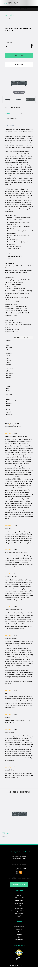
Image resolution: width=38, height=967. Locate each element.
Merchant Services (19, 956)
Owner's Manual (9, 125)
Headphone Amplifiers (19, 898)
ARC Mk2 (5, 833)
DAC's (19, 895)
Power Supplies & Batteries (19, 911)
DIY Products (19, 903)
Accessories (19, 908)
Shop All (19, 916)
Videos (19, 113)
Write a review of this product (13, 426)
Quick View (20, 813)
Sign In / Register (19, 926)
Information (12, 118)
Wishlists (19, 929)
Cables (19, 905)
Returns (19, 932)
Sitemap (19, 934)
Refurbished (19, 913)
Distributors (19, 939)
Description (9, 113)
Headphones (19, 900)
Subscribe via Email (19, 884)
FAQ (19, 937)
